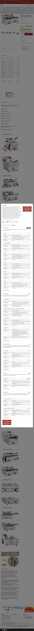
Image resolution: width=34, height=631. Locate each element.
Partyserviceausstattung (22, 10)
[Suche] (27, 5)
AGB (33, 625)
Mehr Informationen (6, 289)
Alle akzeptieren (27, 207)
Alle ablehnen (27, 210)
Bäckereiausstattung (9, 7)
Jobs (4, 7)
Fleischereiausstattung (29, 7)
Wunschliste (22, 36)
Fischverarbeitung (22, 7)
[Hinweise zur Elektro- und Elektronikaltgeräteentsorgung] (27, 617)
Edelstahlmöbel (16, 7)
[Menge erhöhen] (23, 33)
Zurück (3, 426)
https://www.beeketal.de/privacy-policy (17, 239)
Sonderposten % (30, 10)
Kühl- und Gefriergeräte (14, 10)
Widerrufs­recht (3, 625)
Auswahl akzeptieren (7, 422)
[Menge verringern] (23, 34)
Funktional (9, 222)
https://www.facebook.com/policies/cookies (18, 323)
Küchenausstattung (6, 10)
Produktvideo (14, 48)
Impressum (11, 219)
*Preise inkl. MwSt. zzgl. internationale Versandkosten (9, 622)
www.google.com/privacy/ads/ (16, 314)
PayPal (5, 222)
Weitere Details (9, 48)
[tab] (4, 48)
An (30, 293)
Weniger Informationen (6, 290)
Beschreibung (4, 48)
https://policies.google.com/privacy (17, 356)
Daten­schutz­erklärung (6, 219)
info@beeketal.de (5, 615)
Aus (30, 344)
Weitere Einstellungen (15, 222)
